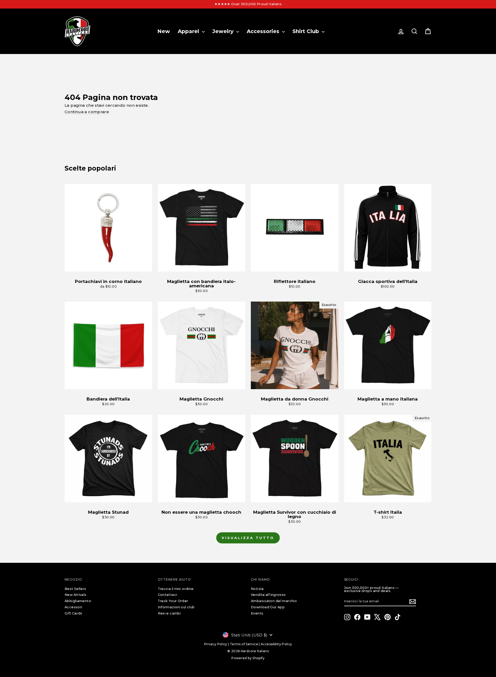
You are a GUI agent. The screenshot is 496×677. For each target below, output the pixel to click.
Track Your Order (173, 601)
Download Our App (268, 607)
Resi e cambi (169, 613)
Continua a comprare (87, 111)
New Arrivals (76, 595)
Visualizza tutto (248, 538)
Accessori (73, 607)
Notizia (257, 589)
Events (257, 613)
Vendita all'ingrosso (268, 595)
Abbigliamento (78, 601)
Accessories (264, 31)
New (163, 31)
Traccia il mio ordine (176, 589)
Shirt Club (306, 31)
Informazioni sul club (176, 607)
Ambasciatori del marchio (274, 601)
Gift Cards (73, 613)
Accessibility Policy (276, 644)
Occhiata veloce (108, 266)
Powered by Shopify (248, 658)
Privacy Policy (215, 644)
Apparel (189, 31)
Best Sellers (75, 589)
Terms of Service (244, 644)
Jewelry (223, 31)
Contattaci (167, 595)
